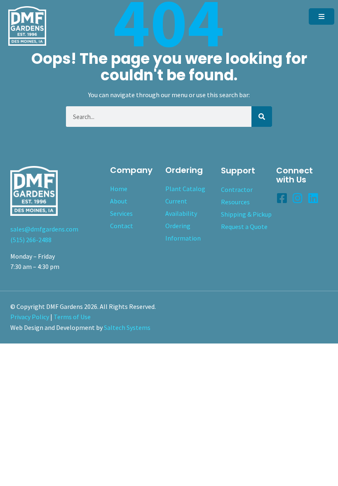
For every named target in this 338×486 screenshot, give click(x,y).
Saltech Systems (127, 327)
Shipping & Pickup (246, 214)
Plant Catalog (185, 189)
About (118, 201)
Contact (121, 226)
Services (121, 213)
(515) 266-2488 (31, 240)
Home (118, 189)
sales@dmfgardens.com (44, 229)
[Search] (261, 116)
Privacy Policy (29, 317)
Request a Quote (244, 226)
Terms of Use (72, 317)
